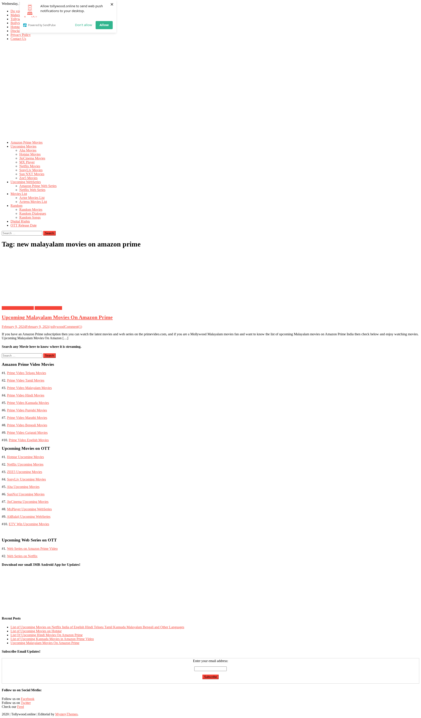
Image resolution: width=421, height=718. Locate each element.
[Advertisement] (210, 106)
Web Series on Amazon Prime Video (32, 548)
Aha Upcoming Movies (23, 487)
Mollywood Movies (48, 308)
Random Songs (30, 217)
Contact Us (18, 39)
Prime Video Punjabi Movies (27, 410)
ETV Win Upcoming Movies (29, 524)
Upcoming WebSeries (26, 182)
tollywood (57, 327)
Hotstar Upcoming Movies (25, 457)
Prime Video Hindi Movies (25, 395)
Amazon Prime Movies (27, 142)
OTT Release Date (24, 225)
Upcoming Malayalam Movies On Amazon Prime (57, 317)
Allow (104, 25)
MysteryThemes (66, 714)
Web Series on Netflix (22, 556)
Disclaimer (18, 31)
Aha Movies (27, 150)
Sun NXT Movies (31, 174)
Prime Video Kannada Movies (28, 403)
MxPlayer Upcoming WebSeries (29, 509)
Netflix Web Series (32, 190)
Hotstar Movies (30, 154)
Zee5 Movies (28, 178)
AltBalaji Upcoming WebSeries (28, 516)
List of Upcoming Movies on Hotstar (36, 631)
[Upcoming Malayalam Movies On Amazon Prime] (210, 278)
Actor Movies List (32, 198)
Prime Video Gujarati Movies (27, 432)
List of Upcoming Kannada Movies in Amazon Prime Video (52, 639)
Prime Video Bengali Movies (27, 425)
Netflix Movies (29, 166)
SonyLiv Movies (31, 170)
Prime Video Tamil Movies (25, 380)
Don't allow (83, 25)
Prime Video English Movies (29, 440)
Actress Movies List (33, 202)
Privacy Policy (21, 35)
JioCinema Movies (32, 158)
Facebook (27, 699)
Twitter (26, 703)
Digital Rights (20, 221)
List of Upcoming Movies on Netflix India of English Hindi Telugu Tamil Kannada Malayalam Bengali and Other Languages (97, 627)
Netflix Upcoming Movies (25, 464)
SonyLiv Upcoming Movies (26, 479)
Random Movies (30, 209)
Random (16, 205)
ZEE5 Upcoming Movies (24, 472)
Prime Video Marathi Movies (27, 418)
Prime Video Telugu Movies (26, 373)
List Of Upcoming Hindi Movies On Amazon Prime (47, 635)
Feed (20, 707)
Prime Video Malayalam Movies (29, 388)
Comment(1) (73, 327)
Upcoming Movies (23, 146)
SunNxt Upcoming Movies (26, 494)
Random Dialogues (32, 213)
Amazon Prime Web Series (38, 186)
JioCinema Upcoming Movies (27, 502)
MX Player (27, 162)
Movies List (19, 194)
